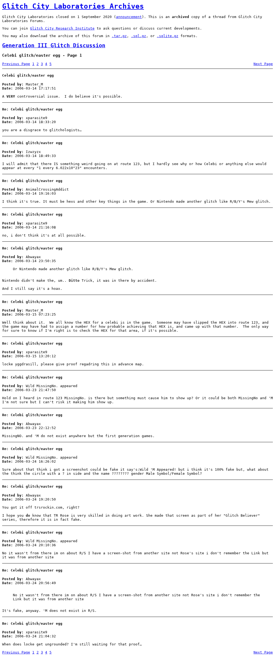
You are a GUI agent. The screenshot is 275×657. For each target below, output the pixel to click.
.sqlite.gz (167, 36)
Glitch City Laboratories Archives (73, 6)
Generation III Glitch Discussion (53, 45)
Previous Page (16, 64)
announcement (129, 17)
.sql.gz (138, 36)
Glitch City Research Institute (62, 28)
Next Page (263, 64)
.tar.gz (119, 36)
